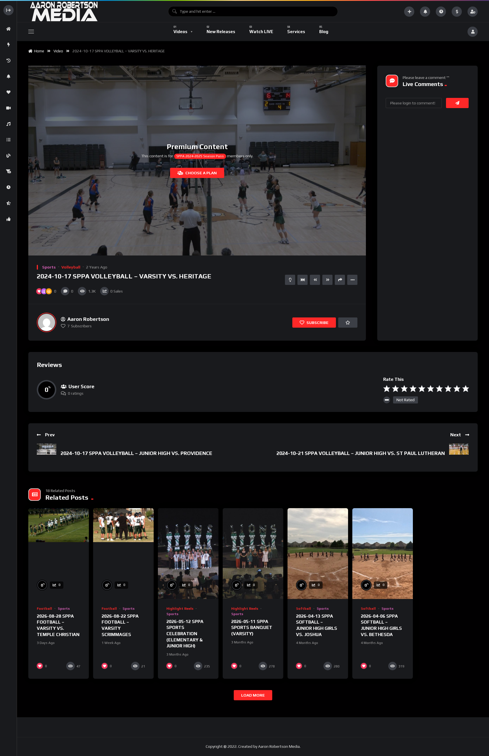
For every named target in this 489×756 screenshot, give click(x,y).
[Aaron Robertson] (46, 322)
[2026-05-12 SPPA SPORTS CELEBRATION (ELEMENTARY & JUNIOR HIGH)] (188, 553)
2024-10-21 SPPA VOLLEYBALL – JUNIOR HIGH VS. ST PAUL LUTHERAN (360, 453)
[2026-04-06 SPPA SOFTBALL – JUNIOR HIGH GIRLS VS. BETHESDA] (382, 553)
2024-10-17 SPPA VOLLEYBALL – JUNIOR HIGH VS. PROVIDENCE (136, 453)
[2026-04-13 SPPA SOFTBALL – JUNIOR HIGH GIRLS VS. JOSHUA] (318, 553)
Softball (303, 609)
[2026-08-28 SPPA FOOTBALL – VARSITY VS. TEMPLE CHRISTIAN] (58, 553)
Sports (49, 267)
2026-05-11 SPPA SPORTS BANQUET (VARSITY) (251, 627)
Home (38, 51)
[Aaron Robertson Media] (63, 11)
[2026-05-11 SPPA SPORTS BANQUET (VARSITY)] (253, 553)
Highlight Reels (179, 609)
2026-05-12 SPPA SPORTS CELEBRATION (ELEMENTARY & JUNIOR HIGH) (184, 633)
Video (58, 51)
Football (44, 609)
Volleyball (70, 267)
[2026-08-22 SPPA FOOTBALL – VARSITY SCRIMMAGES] (123, 553)
